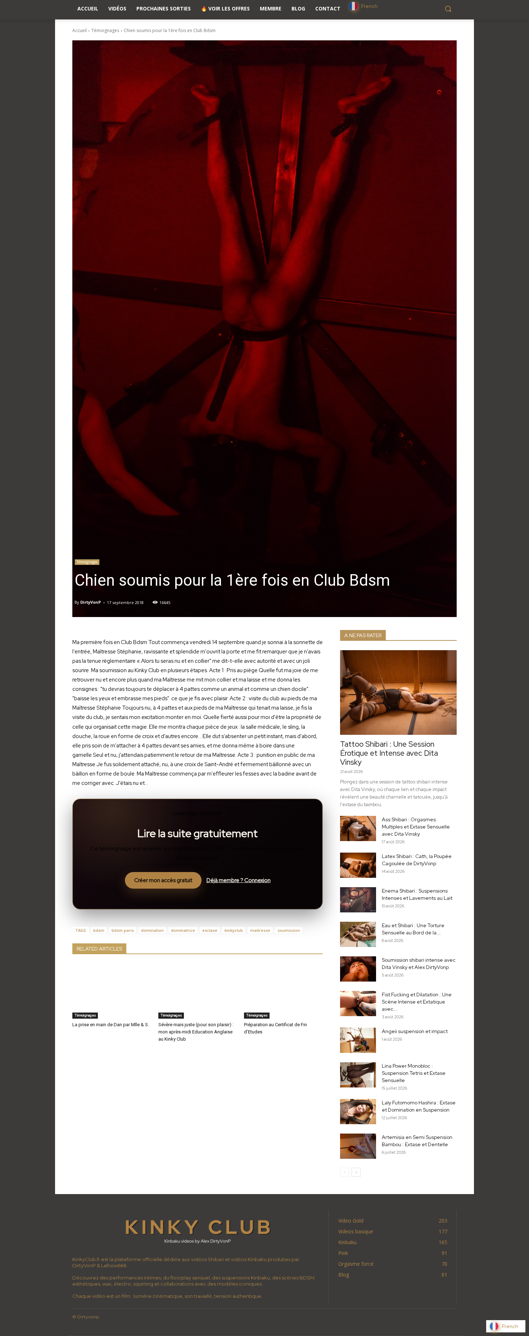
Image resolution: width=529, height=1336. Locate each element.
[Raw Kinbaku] (197, 1230)
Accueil (79, 30)
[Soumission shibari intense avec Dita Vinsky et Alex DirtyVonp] (358, 969)
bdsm (98, 930)
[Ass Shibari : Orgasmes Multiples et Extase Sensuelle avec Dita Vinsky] (358, 828)
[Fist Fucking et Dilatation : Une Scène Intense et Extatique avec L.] (358, 1003)
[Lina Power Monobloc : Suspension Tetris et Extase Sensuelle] (358, 1074)
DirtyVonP (90, 602)
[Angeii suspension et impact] (358, 1040)
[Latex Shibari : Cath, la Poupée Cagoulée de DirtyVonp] (358, 865)
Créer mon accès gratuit (163, 880)
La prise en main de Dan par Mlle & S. (110, 1024)
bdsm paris (123, 930)
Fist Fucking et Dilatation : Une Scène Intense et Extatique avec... (417, 1001)
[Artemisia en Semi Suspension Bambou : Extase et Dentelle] (358, 1146)
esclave (209, 930)
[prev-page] (344, 1172)
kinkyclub (234, 930)
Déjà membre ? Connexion (239, 880)
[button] (448, 8)
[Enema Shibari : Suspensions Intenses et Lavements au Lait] (358, 899)
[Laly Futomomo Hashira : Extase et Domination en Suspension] (358, 1111)
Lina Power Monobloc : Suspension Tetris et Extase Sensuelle (414, 1073)
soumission (288, 930)
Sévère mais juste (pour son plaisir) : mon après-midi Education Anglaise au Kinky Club (196, 1032)
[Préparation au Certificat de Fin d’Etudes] (283, 991)
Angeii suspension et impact (415, 1031)
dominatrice (183, 930)
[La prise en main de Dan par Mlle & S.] (111, 991)
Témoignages (105, 30)
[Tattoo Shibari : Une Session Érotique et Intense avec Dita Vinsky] (398, 692)
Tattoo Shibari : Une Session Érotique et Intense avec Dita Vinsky (389, 753)
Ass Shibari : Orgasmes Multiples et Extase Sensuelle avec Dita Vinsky (416, 826)
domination (152, 930)
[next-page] (356, 1172)
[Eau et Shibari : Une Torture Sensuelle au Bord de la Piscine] (358, 934)
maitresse (260, 930)
